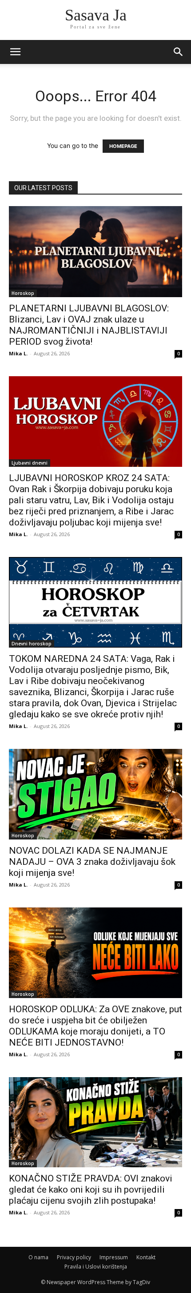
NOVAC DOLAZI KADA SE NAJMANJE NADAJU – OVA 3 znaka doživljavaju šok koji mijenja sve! (92, 861)
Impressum (113, 1257)
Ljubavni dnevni (30, 463)
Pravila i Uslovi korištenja (95, 1266)
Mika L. (18, 353)
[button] (178, 52)
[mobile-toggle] (15, 52)
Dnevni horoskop (32, 644)
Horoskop (23, 293)
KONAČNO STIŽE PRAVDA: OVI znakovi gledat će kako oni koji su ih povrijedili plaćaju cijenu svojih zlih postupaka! (90, 1189)
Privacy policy (74, 1257)
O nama (38, 1257)
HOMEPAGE (123, 146)
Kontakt (145, 1257)
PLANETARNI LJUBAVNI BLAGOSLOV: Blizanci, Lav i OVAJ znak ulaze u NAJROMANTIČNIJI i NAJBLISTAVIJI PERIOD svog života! (89, 325)
